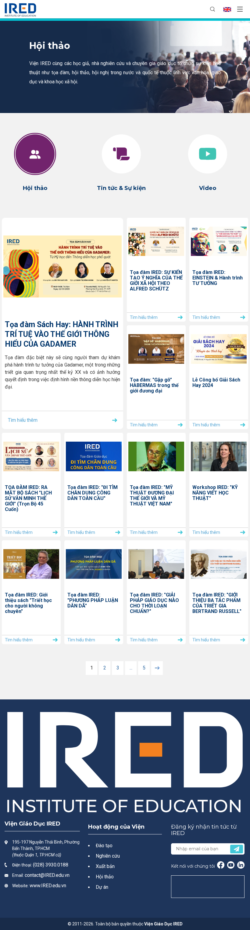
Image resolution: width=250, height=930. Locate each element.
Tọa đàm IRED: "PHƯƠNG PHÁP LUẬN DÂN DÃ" (92, 600)
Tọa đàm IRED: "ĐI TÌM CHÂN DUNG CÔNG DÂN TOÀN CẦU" (92, 493)
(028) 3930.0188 (50, 865)
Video (207, 188)
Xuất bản (105, 866)
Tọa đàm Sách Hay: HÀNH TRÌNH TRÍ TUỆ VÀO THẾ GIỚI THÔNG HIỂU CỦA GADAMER (61, 334)
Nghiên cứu (108, 856)
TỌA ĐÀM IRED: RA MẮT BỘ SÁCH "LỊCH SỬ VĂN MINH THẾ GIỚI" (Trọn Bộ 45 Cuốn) (28, 498)
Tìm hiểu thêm (23, 420)
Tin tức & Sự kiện (121, 188)
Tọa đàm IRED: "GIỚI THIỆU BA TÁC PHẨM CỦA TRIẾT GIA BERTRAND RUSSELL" (216, 603)
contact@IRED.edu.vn (47, 875)
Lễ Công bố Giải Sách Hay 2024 (216, 382)
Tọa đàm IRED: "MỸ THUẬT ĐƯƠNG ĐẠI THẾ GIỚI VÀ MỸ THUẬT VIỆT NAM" (152, 496)
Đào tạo (104, 845)
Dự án (102, 887)
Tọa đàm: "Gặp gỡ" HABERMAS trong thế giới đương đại (154, 385)
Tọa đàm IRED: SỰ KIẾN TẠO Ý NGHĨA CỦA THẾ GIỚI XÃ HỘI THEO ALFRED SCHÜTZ (156, 281)
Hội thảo (35, 188)
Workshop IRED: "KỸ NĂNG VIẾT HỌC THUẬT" (215, 493)
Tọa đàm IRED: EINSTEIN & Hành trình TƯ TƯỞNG (217, 278)
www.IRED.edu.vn (48, 885)
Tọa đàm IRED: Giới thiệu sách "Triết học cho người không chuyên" (28, 603)
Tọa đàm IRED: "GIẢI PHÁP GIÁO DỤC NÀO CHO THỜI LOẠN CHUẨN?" (154, 603)
